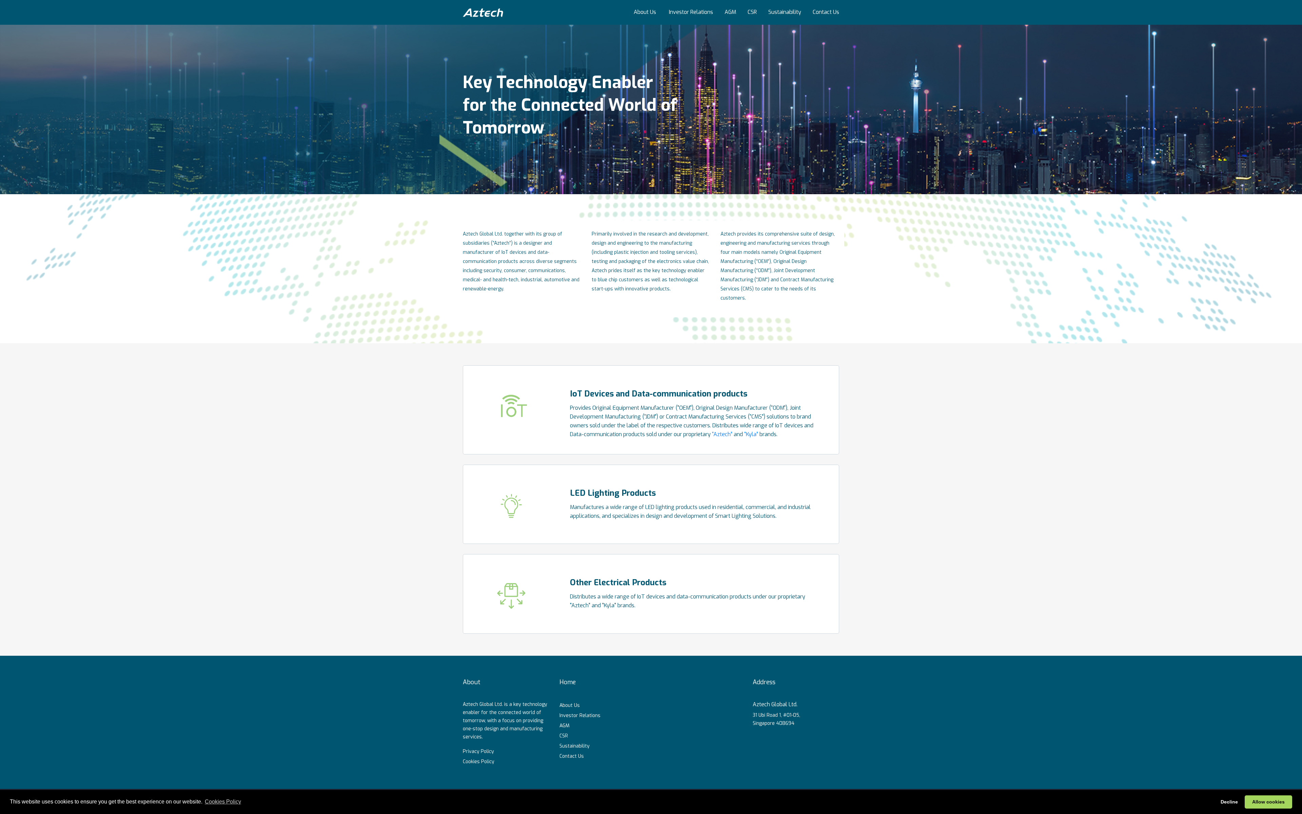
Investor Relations (691, 12)
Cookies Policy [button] (223, 802)
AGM (730, 12)
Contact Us (826, 12)
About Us (645, 12)
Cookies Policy (478, 761)
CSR (752, 12)
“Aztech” (722, 434)
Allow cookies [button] (1268, 802)
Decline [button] (1229, 802)
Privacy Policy (478, 751)
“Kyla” (751, 434)
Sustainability (784, 12)
